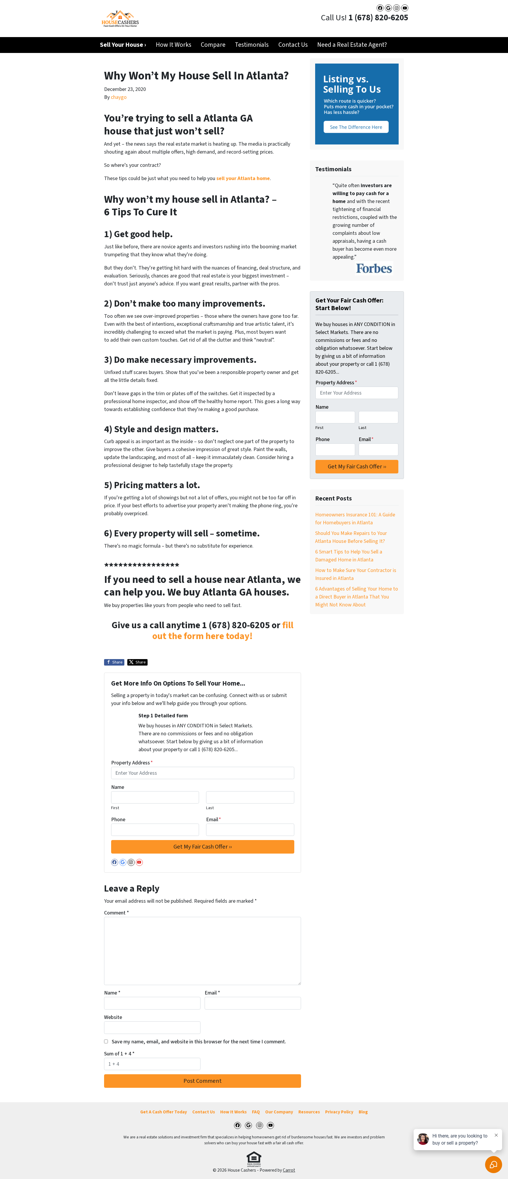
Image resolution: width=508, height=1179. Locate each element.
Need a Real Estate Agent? (352, 44)
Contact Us (293, 44)
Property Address (132, 762)
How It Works (173, 44)
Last (210, 808)
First (115, 808)
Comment (116, 913)
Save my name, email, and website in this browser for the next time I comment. (199, 1041)
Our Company (279, 1112)
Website (113, 1017)
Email (213, 819)
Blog (363, 1112)
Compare (213, 44)
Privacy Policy (339, 1112)
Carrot (289, 1170)
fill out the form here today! (222, 631)
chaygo (119, 97)
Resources (309, 1112)
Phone (118, 819)
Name (117, 787)
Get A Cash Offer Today (163, 1112)
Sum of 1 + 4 (119, 1053)
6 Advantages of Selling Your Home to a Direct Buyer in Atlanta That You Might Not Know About (356, 596)
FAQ (256, 1112)
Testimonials (252, 44)
